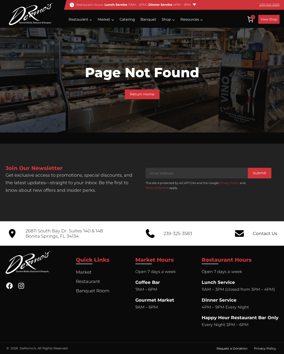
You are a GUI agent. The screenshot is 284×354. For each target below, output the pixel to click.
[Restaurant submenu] (90, 19)
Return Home (142, 94)
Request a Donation (232, 348)
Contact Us (265, 233)
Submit (259, 173)
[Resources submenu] (201, 19)
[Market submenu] (112, 19)
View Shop (269, 19)
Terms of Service (157, 188)
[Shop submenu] (173, 19)
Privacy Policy (229, 183)
